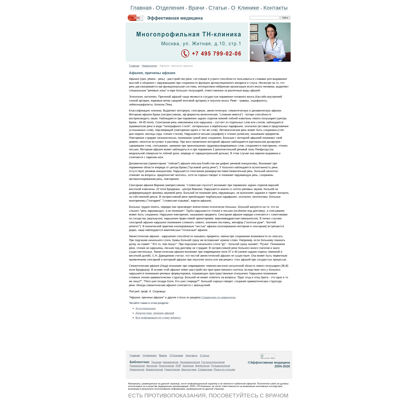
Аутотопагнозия (146, 308)
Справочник (205, 369)
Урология (151, 365)
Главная (141, 8)
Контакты (275, 8)
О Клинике (245, 8)
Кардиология (170, 362)
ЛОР (178, 365)
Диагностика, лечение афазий (155, 313)
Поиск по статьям (224, 369)
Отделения (170, 8)
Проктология (166, 365)
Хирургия (188, 365)
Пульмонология (220, 365)
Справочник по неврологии (218, 297)
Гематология (172, 369)
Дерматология (154, 369)
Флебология (202, 365)
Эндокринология (190, 362)
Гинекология (137, 365)
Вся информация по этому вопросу (158, 317)
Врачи (196, 8)
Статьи (218, 8)
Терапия (156, 362)
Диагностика (188, 369)
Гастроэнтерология (213, 362)
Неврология (149, 65)
